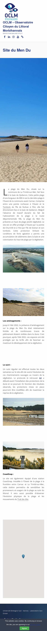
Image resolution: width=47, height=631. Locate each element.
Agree (24, 628)
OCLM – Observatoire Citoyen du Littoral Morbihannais (18, 26)
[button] (23, 556)
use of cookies (35, 624)
